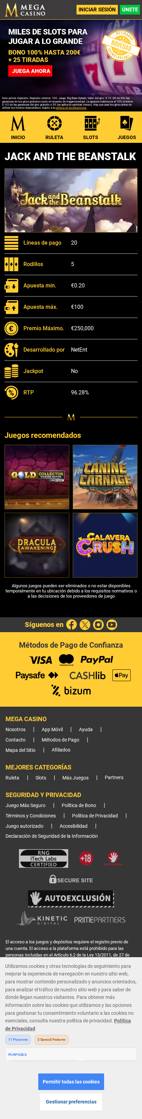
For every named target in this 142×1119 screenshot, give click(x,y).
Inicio (18, 137)
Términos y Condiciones (31, 816)
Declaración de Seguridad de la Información (52, 836)
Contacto (16, 740)
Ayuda (86, 730)
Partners (114, 778)
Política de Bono (79, 805)
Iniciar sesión (97, 10)
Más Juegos (75, 778)
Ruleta (54, 137)
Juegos (127, 137)
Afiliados (61, 750)
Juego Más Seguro (25, 805)
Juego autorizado (24, 826)
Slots (90, 137)
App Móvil (52, 730)
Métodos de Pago (60, 740)
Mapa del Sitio (21, 750)
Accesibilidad (74, 826)
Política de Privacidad (95, 816)
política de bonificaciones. (71, 107)
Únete (130, 10)
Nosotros (16, 730)
